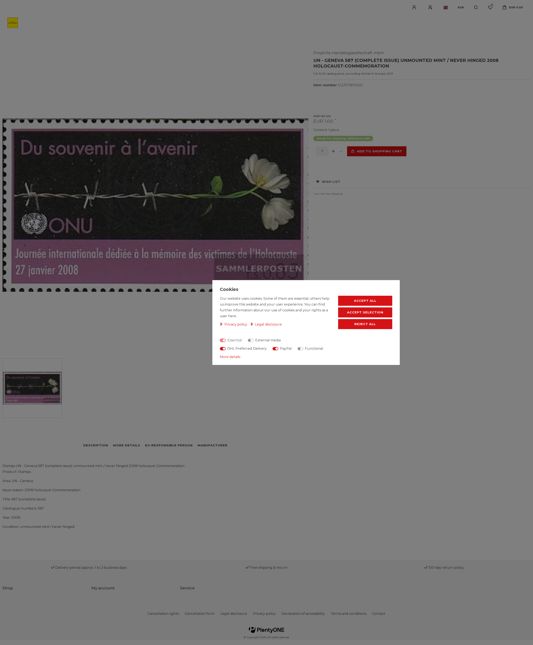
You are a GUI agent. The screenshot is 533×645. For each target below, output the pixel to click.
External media (268, 340)
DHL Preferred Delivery (247, 349)
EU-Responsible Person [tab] (169, 445)
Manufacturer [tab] (213, 445)
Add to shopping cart (379, 151)
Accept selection (365, 312)
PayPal (286, 349)
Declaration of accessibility (303, 614)
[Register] (430, 7)
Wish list (331, 182)
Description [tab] (95, 445)
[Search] (476, 7)
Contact (378, 614)
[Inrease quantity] (333, 151)
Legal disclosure (233, 614)
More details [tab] (126, 445)
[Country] (445, 7)
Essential (234, 340)
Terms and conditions (348, 614)
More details (230, 357)
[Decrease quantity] (341, 151)
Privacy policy (264, 614)
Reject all (365, 324)
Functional (314, 349)
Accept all (365, 301)
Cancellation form (199, 614)
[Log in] (414, 7)
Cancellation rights (163, 614)
